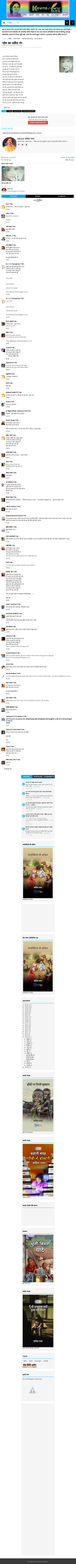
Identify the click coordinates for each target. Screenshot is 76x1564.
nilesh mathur (11, 506)
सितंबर (28, 1045)
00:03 (8, 558)
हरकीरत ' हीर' (9, 572)
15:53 (7, 343)
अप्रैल (28, 1053)
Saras (8, 746)
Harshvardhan (11, 673)
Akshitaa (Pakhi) (12, 613)
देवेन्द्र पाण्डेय (9, 473)
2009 (27, 1067)
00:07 (8, 416)
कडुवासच (8, 374)
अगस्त (28, 1047)
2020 (27, 1017)
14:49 (8, 649)
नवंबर (28, 1041)
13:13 (7, 328)
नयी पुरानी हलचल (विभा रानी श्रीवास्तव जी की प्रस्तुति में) (40, 719)
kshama (9, 636)
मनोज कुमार (9, 226)
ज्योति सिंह (8, 545)
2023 (27, 1011)
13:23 (7, 712)
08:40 (8, 568)
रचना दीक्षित (9, 245)
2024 (27, 1009)
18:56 (7, 600)
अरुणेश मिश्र (9, 452)
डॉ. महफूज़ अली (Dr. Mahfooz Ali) (16, 411)
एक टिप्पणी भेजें (7, 769)
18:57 (7, 478)
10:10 (7, 765)
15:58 (7, 493)
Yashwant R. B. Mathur (14, 716)
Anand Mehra (11, 653)
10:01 (7, 755)
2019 (26, 1019)
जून (28, 1051)
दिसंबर (28, 1039)
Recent (26, 776)
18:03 (8, 370)
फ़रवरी (28, 1063)
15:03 (7, 660)
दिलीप (7, 332)
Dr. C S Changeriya (13, 264)
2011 (26, 1035)
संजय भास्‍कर (9, 683)
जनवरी (28, 1065)
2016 (26, 1025)
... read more (36, 786)
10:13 (7, 222)
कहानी (31, 1361)
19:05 (7, 502)
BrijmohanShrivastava (14, 516)
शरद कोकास (9, 627)
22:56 (7, 388)
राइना (7, 461)
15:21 (7, 725)
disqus (37, 196)
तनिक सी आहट (30, 1057)
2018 (27, 1021)
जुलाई (28, 1049)
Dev (7, 204)
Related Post (7, 164)
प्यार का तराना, (27, 47)
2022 (27, 1013)
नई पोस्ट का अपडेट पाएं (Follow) (38, 122)
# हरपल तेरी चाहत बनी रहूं (29, 111)
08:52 (8, 448)
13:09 (8, 317)
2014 (26, 1029)
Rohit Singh (10, 420)
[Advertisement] (37, 917)
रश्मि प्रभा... (9, 236)
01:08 (8, 512)
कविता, (22, 47)
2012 (26, 1033)
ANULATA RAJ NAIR (13, 729)
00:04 (8, 407)
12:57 (7, 260)
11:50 (7, 241)
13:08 (8, 294)
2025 (26, 1007)
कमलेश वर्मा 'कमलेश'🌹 (12, 392)
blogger (13, 196)
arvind (8, 347)
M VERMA (9, 482)
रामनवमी (46, 1361)
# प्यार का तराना (17, 111)
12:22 (7, 694)
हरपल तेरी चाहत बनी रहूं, (36, 47)
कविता (9, 38)
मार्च (28, 1061)
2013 (26, 1031)
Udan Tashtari (11, 604)
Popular (38, 776)
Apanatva (9, 363)
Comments (49, 776)
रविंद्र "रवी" (9, 435)
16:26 (7, 359)
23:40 (8, 398)
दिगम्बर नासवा (9, 497)
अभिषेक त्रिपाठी (10, 707)
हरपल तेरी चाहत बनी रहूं (27, 38)
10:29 (8, 232)
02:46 (8, 431)
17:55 (7, 469)
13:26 (7, 523)
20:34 (8, 679)
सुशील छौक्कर (9, 527)
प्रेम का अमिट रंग (6, 183)
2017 (26, 1023)
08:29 (8, 742)
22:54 (7, 632)
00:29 (8, 669)
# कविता (9, 111)
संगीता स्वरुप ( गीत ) (11, 760)
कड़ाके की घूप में (30, 1059)
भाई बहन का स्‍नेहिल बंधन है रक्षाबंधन (34, 782)
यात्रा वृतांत (38, 1361)
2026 (27, 1005)
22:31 (7, 623)
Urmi (7, 664)
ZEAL (8, 213)
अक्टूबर (29, 1043)
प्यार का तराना (16, 38)
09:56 (8, 209)
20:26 (8, 609)
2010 (27, 1037)
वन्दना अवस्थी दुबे (10, 536)
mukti (8, 402)
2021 (26, 1015)
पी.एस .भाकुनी (9, 321)
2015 (26, 1027)
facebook (61, 196)
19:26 (7, 379)
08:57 (8, 458)
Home (4, 38)
